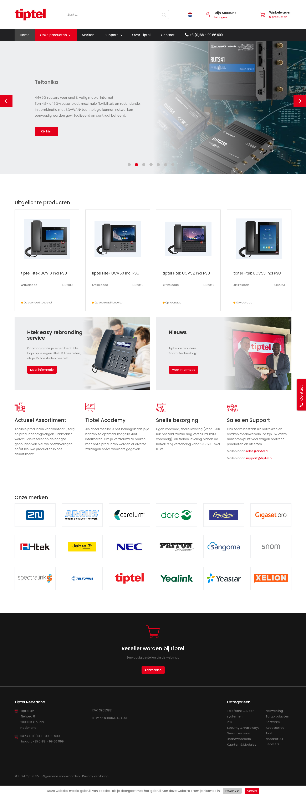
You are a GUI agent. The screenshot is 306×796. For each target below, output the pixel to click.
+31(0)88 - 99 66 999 (206, 34)
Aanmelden (153, 670)
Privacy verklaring (95, 776)
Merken (88, 34)
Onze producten (53, 34)
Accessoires (275, 727)
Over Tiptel (141, 34)
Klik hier (46, 131)
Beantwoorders (239, 739)
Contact (168, 34)
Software (273, 722)
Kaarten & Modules (241, 744)
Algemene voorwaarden (61, 776)
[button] (6, 101)
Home (25, 34)
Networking (274, 711)
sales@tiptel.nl (256, 451)
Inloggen (220, 17)
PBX (230, 722)
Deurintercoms (238, 733)
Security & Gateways (243, 727)
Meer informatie (42, 370)
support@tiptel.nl (258, 458)
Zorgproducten (277, 716)
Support (111, 34)
